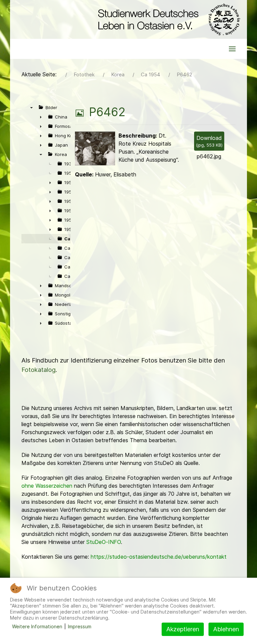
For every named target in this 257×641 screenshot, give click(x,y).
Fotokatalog (38, 370)
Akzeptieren (182, 629)
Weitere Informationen (37, 626)
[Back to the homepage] (167, 19)
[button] (232, 49)
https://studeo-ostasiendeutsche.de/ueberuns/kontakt (159, 556)
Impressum (79, 626)
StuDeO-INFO (103, 542)
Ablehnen (226, 629)
